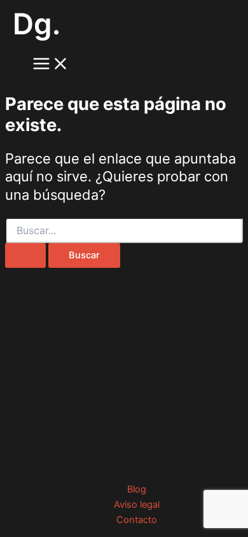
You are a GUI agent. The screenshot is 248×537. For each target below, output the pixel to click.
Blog (136, 489)
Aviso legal (137, 504)
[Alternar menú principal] (51, 64)
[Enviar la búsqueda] (25, 255)
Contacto (136, 520)
